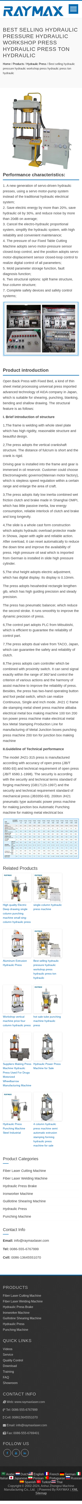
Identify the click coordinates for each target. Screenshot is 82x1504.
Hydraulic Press (36, 63)
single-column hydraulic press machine (47, 907)
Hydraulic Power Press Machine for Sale (47, 1066)
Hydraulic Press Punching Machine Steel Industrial (14, 1128)
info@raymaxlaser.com (31, 1241)
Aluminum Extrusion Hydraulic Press (15, 962)
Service (8, 1354)
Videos (7, 1349)
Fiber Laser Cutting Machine (24, 1171)
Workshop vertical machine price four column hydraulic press (17, 1021)
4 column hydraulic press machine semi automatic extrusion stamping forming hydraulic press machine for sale (45, 1134)
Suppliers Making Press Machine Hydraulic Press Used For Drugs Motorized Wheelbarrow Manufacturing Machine (17, 1074)
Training (8, 1371)
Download (10, 1366)
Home (6, 63)
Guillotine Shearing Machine (24, 1201)
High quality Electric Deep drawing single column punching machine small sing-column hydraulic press (17, 913)
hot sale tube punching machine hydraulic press (47, 1021)
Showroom (10, 1383)
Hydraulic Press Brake (20, 1186)
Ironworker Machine (18, 1194)
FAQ (6, 1377)
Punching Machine (17, 1216)
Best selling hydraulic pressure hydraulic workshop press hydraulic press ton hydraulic (46, 969)
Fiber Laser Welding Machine (25, 1178)
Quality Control (13, 1360)
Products (18, 63)
